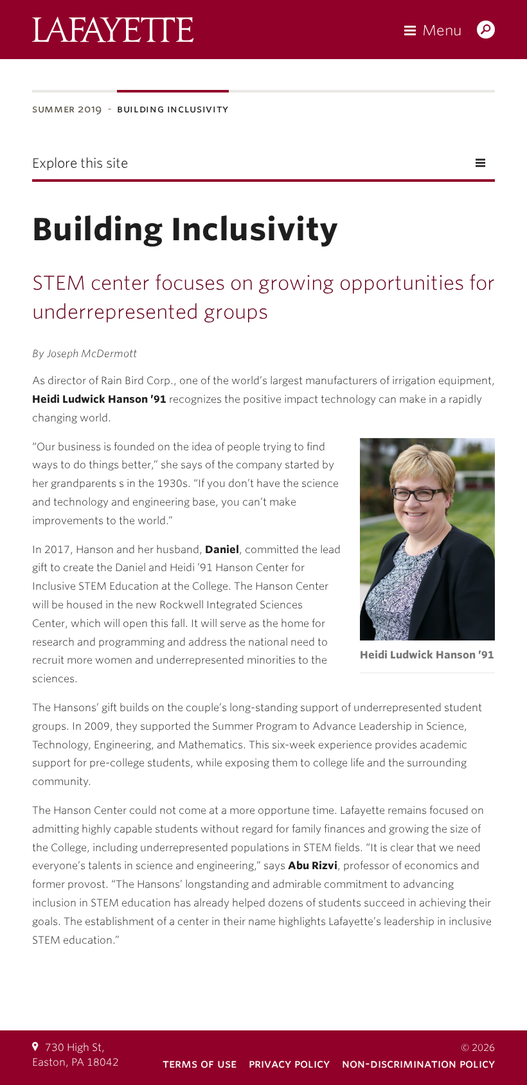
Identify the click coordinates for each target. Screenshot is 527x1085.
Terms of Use (200, 1063)
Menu (441, 30)
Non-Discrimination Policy (418, 1063)
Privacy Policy (289, 1063)
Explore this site (80, 163)
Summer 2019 (67, 109)
